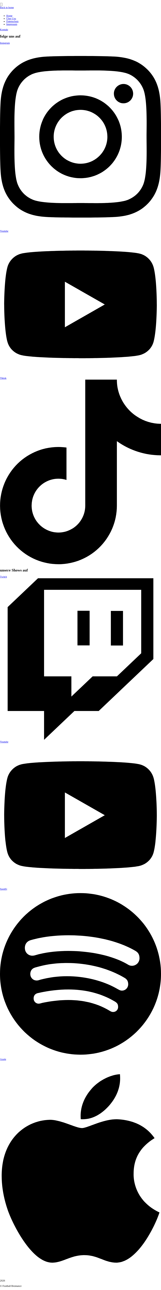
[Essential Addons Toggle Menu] (1, 4)
